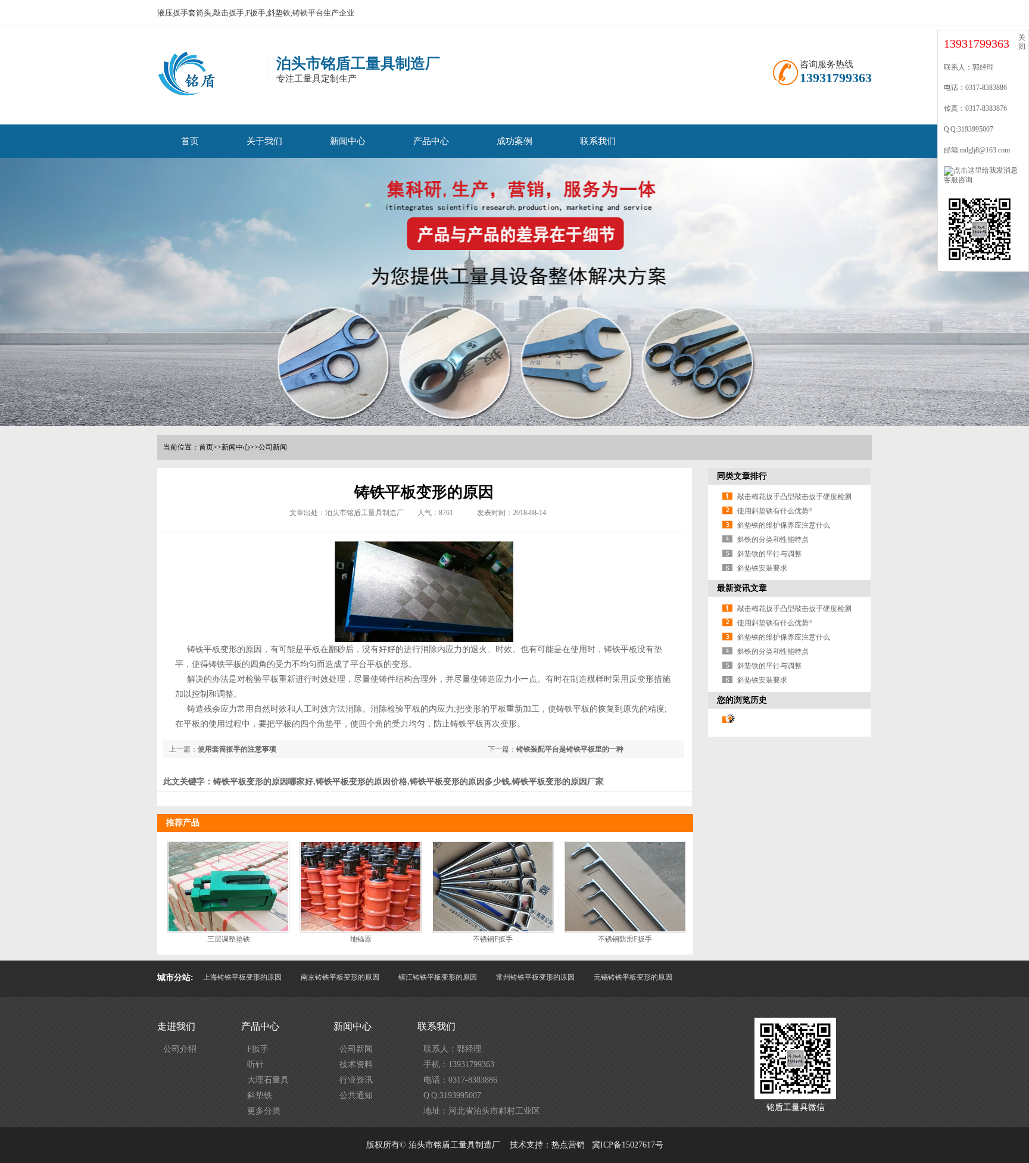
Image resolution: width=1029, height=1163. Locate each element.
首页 (190, 141)
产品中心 (431, 141)
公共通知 (356, 1095)
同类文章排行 (742, 476)
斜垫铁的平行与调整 (769, 554)
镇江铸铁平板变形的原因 (437, 977)
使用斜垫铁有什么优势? (774, 511)
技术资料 (356, 1064)
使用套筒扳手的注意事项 (237, 749)
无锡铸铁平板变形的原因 (633, 977)
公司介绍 (180, 1048)
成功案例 (514, 141)
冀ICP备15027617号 (627, 1144)
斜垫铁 (259, 1095)
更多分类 (263, 1110)
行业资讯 (356, 1079)
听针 (255, 1064)
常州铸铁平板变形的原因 (535, 977)
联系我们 (598, 141)
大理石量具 (268, 1079)
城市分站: (175, 977)
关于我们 (264, 141)
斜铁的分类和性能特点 (773, 539)
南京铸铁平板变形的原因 (340, 977)
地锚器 (361, 939)
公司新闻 (272, 447)
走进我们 (176, 1026)
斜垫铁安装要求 (762, 568)
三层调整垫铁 (228, 939)
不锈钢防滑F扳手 (625, 939)
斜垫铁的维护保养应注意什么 (783, 525)
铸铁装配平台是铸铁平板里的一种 (569, 749)
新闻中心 (348, 141)
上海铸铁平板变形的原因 (242, 977)
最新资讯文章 (742, 588)
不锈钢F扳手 (493, 939)
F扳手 (258, 1048)
